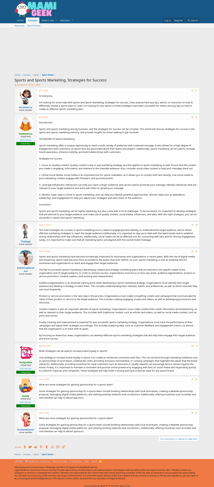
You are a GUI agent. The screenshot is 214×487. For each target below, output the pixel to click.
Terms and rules (59, 461)
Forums (32, 20)
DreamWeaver (25, 429)
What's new (48, 20)
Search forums (33, 25)
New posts (19, 25)
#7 (196, 413)
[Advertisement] (107, 51)
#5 (196, 345)
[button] (56, 20)
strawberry (22, 84)
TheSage (26, 241)
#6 (196, 379)
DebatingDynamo (25, 269)
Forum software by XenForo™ (107, 486)
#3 (196, 224)
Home (20, 20)
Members (65, 20)
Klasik (20, 461)
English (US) (33, 461)
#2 (196, 117)
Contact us (45, 461)
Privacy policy (76, 461)
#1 (196, 90)
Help (86, 461)
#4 (196, 251)
